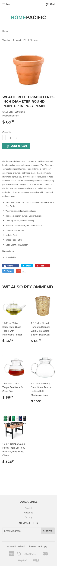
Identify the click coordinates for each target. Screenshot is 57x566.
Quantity (6, 132)
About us (28, 512)
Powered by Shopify (38, 546)
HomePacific (20, 546)
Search (28, 508)
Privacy (28, 517)
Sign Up (48, 530)
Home (5, 30)
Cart (52, 4)
